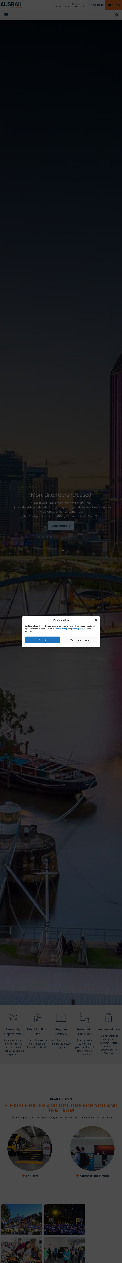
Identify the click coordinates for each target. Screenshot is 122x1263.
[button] (95, 620)
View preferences (79, 639)
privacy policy (77, 629)
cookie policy (61, 629)
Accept (42, 639)
